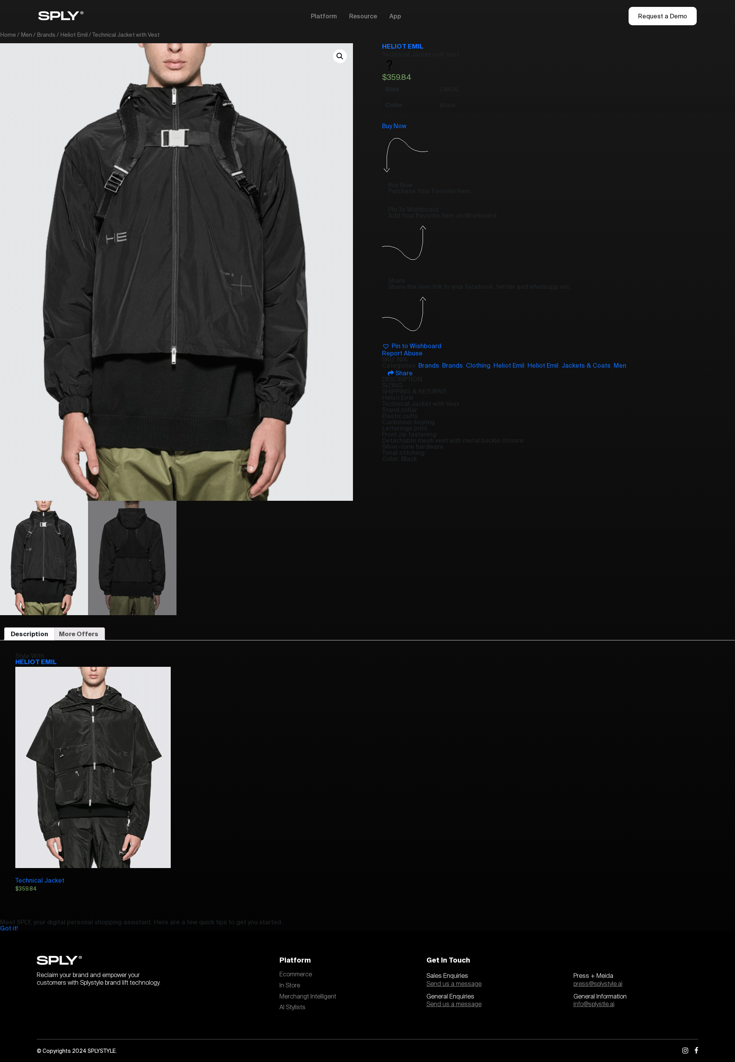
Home (8, 34)
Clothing (478, 365)
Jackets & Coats (586, 365)
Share (403, 373)
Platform (324, 16)
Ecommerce (295, 974)
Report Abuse (402, 353)
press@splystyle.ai (597, 984)
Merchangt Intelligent (307, 996)
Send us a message (454, 984)
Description (29, 633)
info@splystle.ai (593, 1004)
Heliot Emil (74, 34)
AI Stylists (292, 1007)
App (395, 16)
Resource (363, 16)
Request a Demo (662, 16)
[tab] (29, 633)
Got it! (9, 928)
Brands (46, 34)
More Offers (78, 633)
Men (26, 34)
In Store (289, 985)
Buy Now (394, 125)
